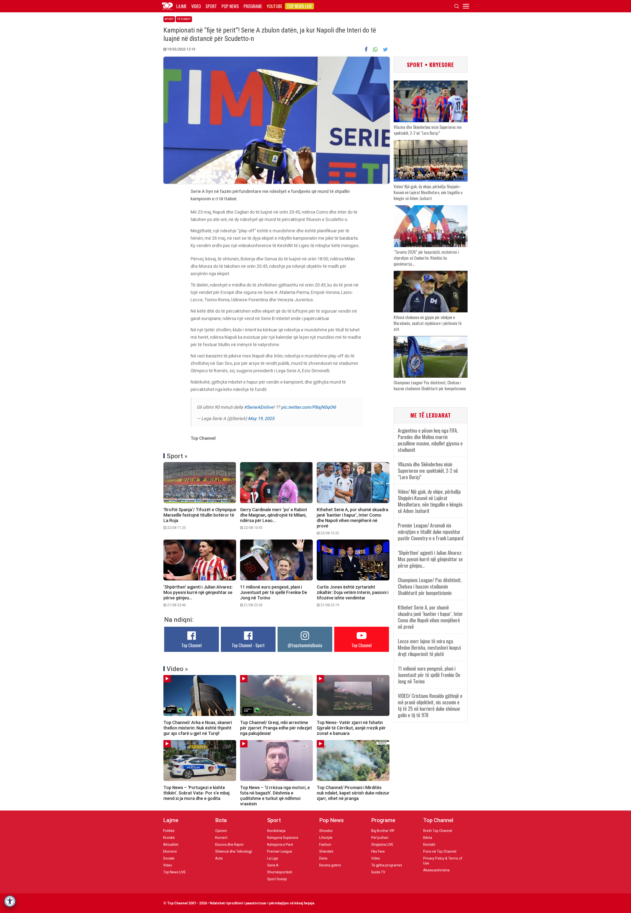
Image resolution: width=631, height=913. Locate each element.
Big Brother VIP (383, 831)
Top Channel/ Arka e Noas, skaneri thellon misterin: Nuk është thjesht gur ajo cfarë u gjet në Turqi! (197, 728)
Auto (219, 858)
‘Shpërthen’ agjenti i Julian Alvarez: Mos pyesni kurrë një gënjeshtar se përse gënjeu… (198, 595)
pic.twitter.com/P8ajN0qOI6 (308, 407)
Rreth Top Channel (437, 831)
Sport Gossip (277, 879)
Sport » (177, 456)
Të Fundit (184, 19)
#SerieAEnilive (258, 407)
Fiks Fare (378, 851)
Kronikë (169, 838)
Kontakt (429, 844)
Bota (221, 820)
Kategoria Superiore (282, 838)
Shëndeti (326, 851)
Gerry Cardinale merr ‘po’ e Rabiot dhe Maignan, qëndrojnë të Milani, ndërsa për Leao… (273, 518)
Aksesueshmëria (436, 870)
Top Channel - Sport (248, 645)
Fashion (325, 844)
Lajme (181, 6)
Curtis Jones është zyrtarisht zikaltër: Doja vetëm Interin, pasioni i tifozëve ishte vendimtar (352, 595)
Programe (253, 6)
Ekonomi (170, 851)
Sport (211, 6)
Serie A (273, 865)
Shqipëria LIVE (382, 844)
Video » (177, 669)
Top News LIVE (299, 6)
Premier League (279, 851)
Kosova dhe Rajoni (229, 844)
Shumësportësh (279, 872)
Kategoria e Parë (280, 844)
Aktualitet (170, 844)
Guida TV (378, 872)
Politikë (169, 831)
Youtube (274, 6)
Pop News (230, 6)
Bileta (427, 838)
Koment (221, 838)
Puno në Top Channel (439, 851)
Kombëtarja (276, 831)
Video (196, 6)
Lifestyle (326, 838)
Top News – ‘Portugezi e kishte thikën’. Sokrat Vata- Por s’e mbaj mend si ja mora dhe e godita (196, 793)
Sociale (169, 858)
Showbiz (326, 831)
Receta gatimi (330, 865)
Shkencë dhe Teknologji (233, 851)
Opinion (221, 831)
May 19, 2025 (261, 418)
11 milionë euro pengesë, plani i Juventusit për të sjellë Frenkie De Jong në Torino (273, 595)
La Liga (272, 858)
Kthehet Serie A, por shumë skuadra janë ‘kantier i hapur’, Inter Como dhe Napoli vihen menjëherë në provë (352, 521)
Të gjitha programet (386, 865)
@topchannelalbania (305, 645)
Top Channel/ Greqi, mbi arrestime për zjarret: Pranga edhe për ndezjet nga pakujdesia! (276, 728)
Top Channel (191, 645)
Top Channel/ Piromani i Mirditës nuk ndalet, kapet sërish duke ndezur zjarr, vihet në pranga (353, 793)
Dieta (323, 858)
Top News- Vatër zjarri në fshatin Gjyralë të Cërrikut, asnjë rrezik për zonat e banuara (351, 728)
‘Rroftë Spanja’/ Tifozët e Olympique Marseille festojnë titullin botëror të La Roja (199, 518)
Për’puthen (379, 838)
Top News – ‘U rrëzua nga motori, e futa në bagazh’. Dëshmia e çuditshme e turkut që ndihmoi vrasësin (275, 795)
